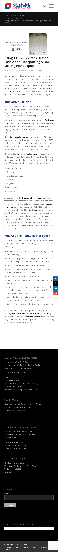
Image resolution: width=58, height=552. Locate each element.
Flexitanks (22, 70)
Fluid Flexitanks (36, 70)
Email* (7, 493)
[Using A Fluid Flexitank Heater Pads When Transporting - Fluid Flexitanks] (25, 44)
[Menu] (50, 6)
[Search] (43, 6)
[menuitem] (43, 6)
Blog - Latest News (14, 15)
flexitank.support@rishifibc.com (23, 389)
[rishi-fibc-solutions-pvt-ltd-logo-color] (24, 6)
